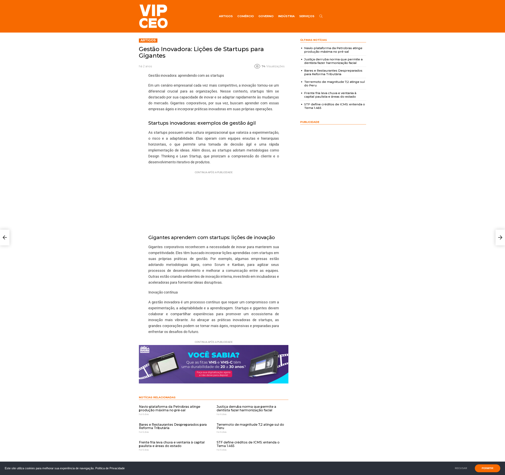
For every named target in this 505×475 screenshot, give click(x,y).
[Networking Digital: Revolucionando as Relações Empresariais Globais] (4, 237)
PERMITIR (487, 468)
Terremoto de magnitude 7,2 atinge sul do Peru (250, 426)
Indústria (286, 16)
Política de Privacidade (110, 468)
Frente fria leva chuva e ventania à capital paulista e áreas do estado (172, 444)
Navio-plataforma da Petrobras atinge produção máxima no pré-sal (169, 408)
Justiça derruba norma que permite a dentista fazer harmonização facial (246, 408)
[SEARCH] (321, 16)
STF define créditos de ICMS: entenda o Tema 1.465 (248, 444)
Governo (266, 16)
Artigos (226, 16)
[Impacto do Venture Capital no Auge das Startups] (500, 237)
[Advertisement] (213, 200)
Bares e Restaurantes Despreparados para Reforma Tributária (173, 426)
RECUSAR (461, 468)
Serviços (306, 16)
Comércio (245, 16)
